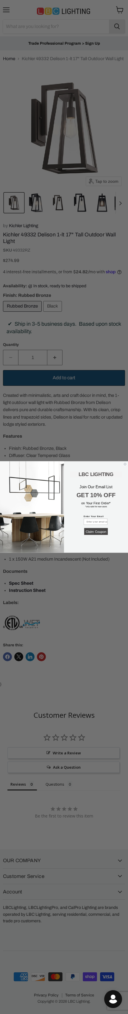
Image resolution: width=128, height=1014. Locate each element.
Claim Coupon (96, 531)
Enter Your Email (94, 516)
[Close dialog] (125, 464)
